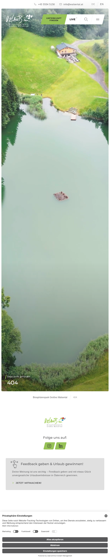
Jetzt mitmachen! (29, 483)
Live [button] (72, 19)
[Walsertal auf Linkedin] (61, 445)
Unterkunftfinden (54, 19)
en (102, 4)
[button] (86, 19)
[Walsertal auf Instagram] (49, 445)
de (93, 4)
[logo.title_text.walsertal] (19, 20)
